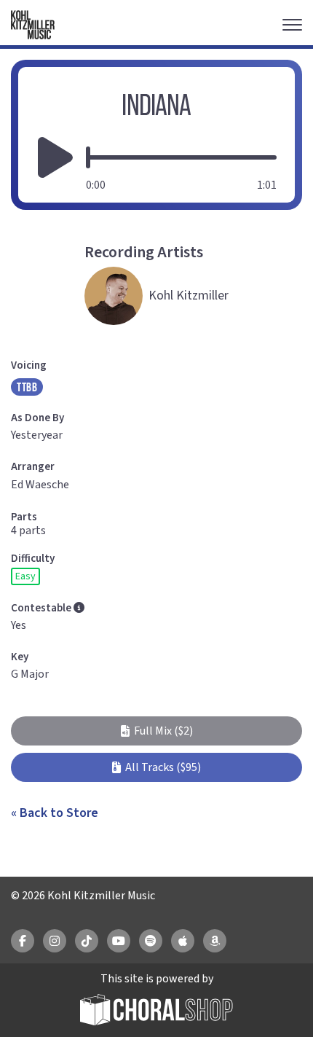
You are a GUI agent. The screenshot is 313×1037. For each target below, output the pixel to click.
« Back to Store (54, 813)
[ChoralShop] (156, 1012)
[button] (156, 731)
